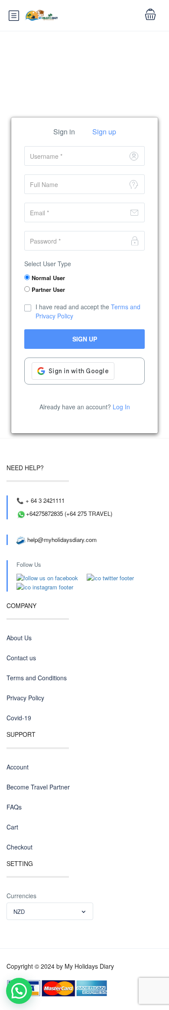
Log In (121, 406)
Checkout (19, 847)
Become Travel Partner (38, 787)
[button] (19, 991)
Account (17, 767)
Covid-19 (18, 717)
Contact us (21, 657)
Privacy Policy (25, 697)
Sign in (64, 132)
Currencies (21, 895)
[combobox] (49, 911)
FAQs (14, 807)
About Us (19, 637)
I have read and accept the (88, 311)
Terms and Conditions (36, 677)
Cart (12, 827)
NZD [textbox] (19, 911)
